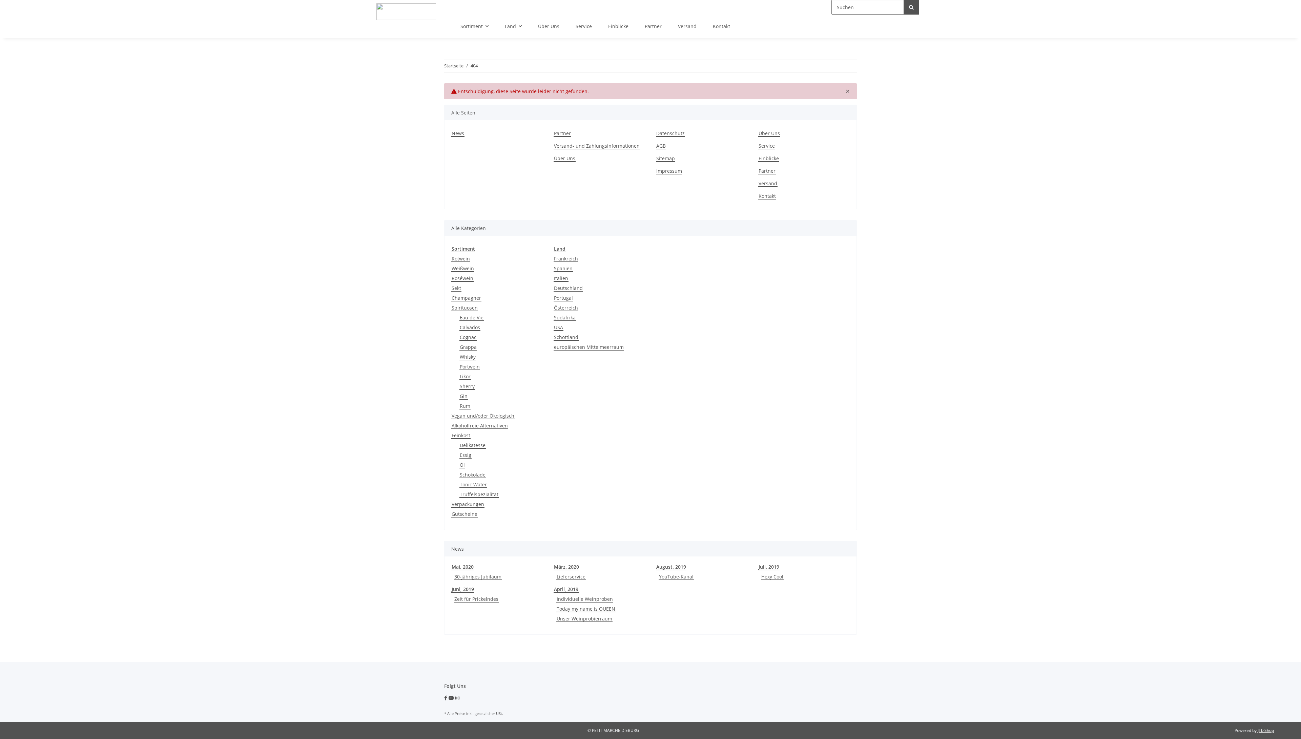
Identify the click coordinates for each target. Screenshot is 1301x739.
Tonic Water (473, 484)
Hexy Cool (772, 576)
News (458, 133)
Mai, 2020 (463, 567)
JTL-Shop (1266, 730)
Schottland (566, 337)
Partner (653, 26)
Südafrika (565, 317)
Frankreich (566, 258)
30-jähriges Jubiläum (477, 576)
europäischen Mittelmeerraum (589, 347)
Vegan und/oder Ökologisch (483, 416)
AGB (661, 146)
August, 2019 (671, 567)
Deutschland (568, 288)
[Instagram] (457, 698)
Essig (465, 455)
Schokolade (473, 474)
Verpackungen (468, 504)
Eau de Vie (471, 317)
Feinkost (461, 435)
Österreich (566, 307)
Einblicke (618, 26)
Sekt (456, 288)
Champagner (466, 298)
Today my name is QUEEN (586, 609)
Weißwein (463, 268)
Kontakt (721, 26)
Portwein (470, 366)
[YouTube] (451, 698)
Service (584, 26)
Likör (465, 376)
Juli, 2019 (769, 567)
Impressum (669, 171)
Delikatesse (473, 445)
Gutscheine (464, 514)
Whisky (468, 357)
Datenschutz (670, 133)
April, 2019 (566, 589)
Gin (464, 396)
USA (558, 327)
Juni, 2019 (463, 589)
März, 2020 (566, 567)
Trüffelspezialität (479, 494)
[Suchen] (911, 7)
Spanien (563, 268)
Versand (687, 26)
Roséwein (462, 278)
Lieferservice (571, 576)
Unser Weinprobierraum (584, 618)
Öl (462, 465)
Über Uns (548, 26)
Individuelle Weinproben (585, 599)
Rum (465, 406)
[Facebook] (445, 698)
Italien (561, 278)
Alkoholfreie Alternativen (480, 425)
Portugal (563, 298)
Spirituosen (465, 307)
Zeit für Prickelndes (476, 599)
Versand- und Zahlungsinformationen (597, 146)
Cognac (468, 337)
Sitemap (665, 158)
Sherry (467, 386)
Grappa (468, 347)
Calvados (470, 327)
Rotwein (461, 258)
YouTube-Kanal (676, 576)
